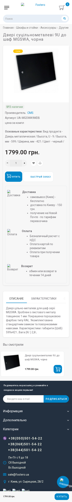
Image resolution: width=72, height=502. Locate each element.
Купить (62, 496)
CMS (30, 112)
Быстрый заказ (40, 177)
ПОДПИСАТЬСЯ (56, 399)
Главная (8, 27)
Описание (16, 298)
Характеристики (43, 298)
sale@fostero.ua (18, 474)
